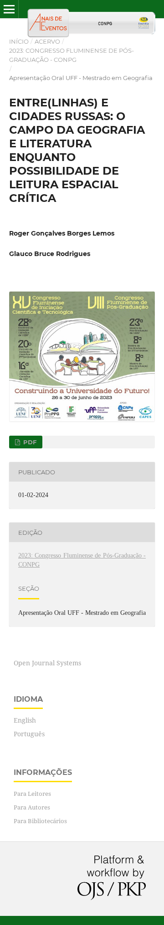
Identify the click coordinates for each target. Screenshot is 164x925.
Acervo (47, 41)
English (25, 720)
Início (19, 41)
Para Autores (32, 807)
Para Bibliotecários (40, 821)
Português (29, 733)
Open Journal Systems (47, 663)
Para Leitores (32, 793)
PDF (28, 442)
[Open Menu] (9, 9)
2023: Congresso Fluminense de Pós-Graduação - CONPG (71, 55)
